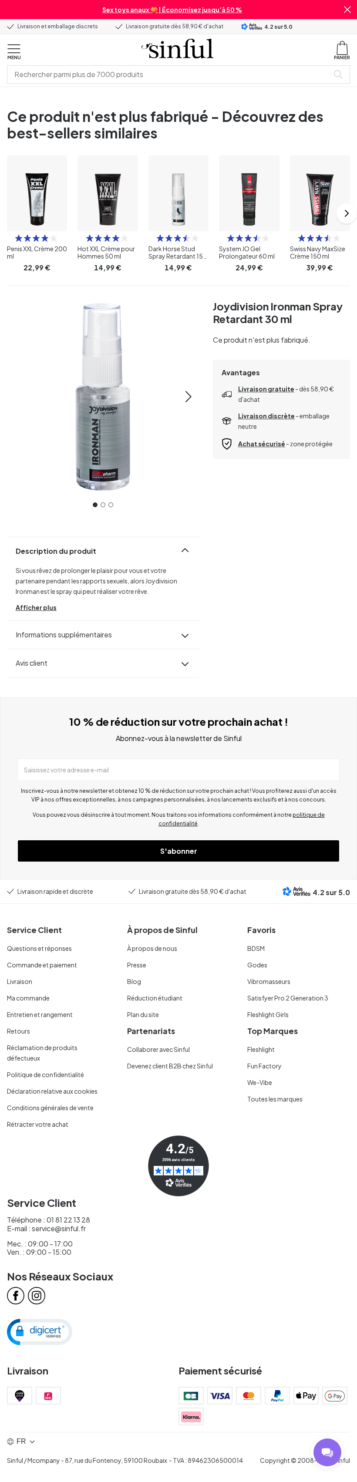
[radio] (18, 238)
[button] (347, 9)
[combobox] (169, 74)
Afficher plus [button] (36, 607)
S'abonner (178, 851)
